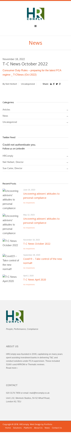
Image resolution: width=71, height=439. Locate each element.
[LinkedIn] (51, 84)
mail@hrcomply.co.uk (39, 393)
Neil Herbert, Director (13, 162)
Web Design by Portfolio (41, 424)
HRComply (8, 156)
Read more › (12, 368)
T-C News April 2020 (34, 279)
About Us (38, 427)
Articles (6, 109)
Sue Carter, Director (12, 168)
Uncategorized (28, 84)
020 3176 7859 (13, 393)
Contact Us (57, 427)
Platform (28, 427)
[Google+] (60, 84)
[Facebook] (53, 84)
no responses (29, 203)
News (5, 116)
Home (8, 427)
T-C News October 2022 (36, 243)
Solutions (17, 427)
